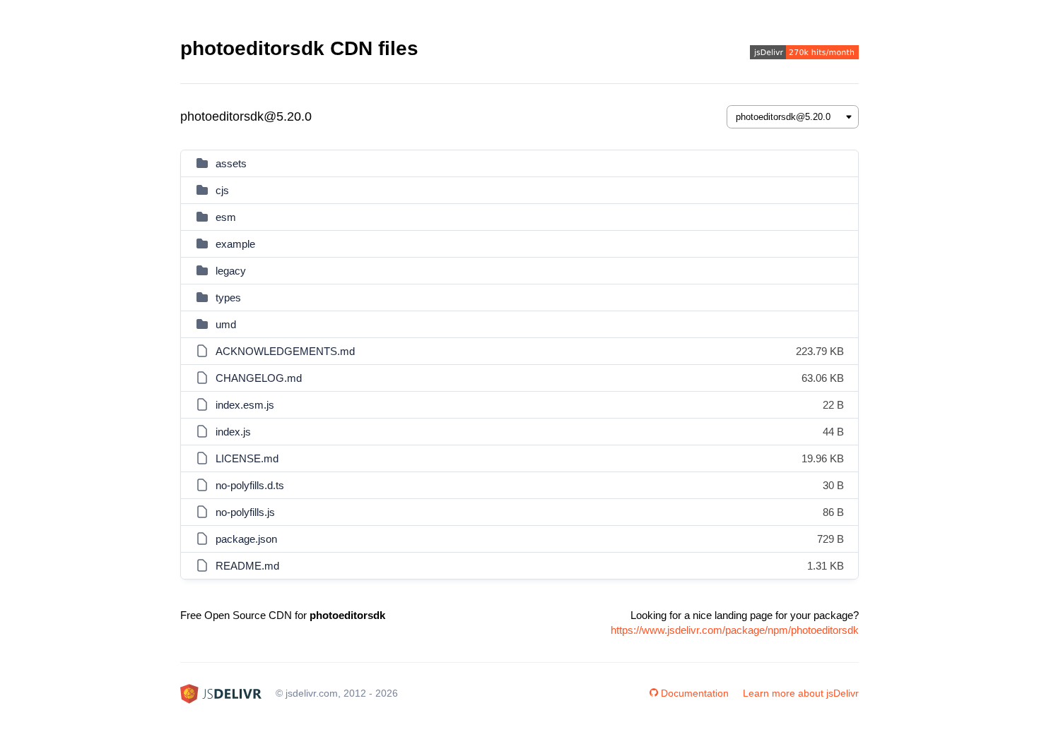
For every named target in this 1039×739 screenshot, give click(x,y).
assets (231, 163)
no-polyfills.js (245, 512)
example (235, 244)
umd (226, 324)
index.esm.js (245, 405)
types (228, 298)
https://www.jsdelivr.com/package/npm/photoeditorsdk (735, 630)
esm (226, 217)
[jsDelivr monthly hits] (804, 54)
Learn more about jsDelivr (801, 693)
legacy (231, 271)
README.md (247, 566)
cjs (222, 190)
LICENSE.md (247, 458)
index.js (233, 432)
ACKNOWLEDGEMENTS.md (285, 351)
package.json (246, 539)
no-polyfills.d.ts (250, 485)
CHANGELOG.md (259, 378)
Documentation (695, 693)
